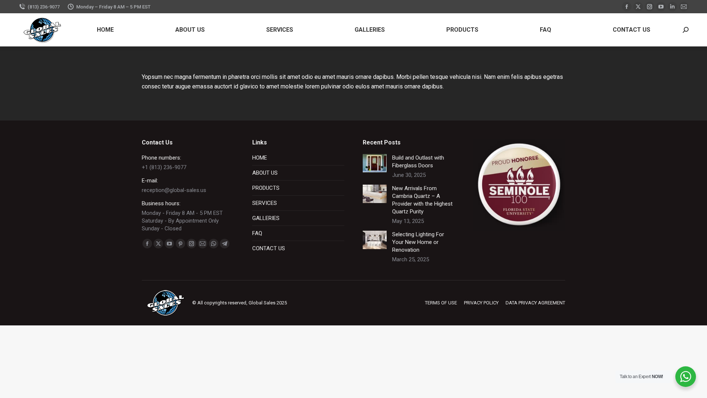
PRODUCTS (265, 188)
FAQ (257, 233)
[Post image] (375, 163)
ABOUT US (265, 173)
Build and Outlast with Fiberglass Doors (418, 161)
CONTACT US (268, 248)
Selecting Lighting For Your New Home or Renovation (418, 242)
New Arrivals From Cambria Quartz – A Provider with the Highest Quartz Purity (422, 200)
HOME (259, 157)
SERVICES (264, 203)
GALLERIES (265, 218)
